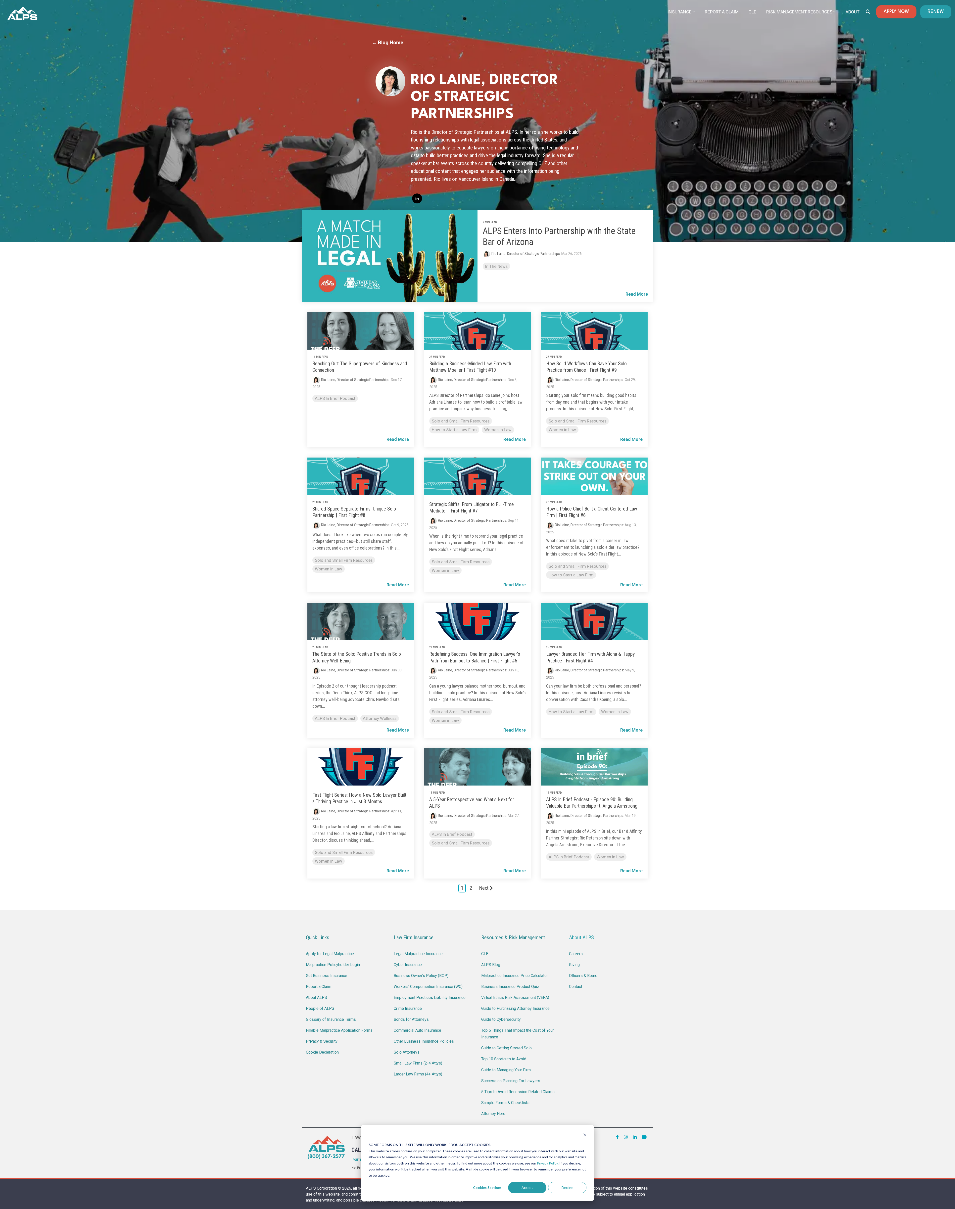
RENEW (936, 11)
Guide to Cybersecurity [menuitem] (501, 1019)
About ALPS (581, 937)
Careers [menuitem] (576, 953)
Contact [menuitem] (575, 986)
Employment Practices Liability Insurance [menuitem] (430, 997)
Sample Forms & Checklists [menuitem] (505, 1102)
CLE (752, 11)
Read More (636, 294)
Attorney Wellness (379, 718)
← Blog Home (387, 43)
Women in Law (498, 429)
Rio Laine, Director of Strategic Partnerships (355, 380)
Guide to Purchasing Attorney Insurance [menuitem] (515, 1008)
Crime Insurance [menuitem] (408, 1008)
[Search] (868, 11)
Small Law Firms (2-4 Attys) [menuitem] (418, 1063)
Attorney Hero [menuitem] (493, 1113)
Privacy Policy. (548, 1163)
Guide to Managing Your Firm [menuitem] (506, 1070)
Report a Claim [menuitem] (318, 986)
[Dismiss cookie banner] (584, 1135)
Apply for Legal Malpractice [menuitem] (330, 953)
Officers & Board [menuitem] (583, 975)
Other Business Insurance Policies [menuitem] (424, 1041)
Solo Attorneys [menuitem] (407, 1052)
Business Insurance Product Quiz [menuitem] (510, 986)
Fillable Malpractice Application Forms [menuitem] (339, 1030)
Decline (567, 1187)
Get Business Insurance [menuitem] (326, 975)
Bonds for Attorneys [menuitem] (411, 1019)
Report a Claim (722, 11)
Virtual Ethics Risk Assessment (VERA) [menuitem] (515, 997)
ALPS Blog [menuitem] (490, 964)
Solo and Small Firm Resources (460, 420)
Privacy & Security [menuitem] (321, 1041)
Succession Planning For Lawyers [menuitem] (510, 1080)
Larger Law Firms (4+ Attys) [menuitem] (418, 1074)
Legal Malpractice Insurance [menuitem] (418, 953)
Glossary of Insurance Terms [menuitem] (331, 1019)
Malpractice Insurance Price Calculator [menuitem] (514, 975)
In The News (496, 266)
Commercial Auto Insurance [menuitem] (417, 1030)
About (853, 11)
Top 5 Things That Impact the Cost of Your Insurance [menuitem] (518, 1033)
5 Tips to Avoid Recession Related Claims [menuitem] (518, 1091)
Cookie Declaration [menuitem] (322, 1052)
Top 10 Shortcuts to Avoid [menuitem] (503, 1059)
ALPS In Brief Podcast (335, 398)
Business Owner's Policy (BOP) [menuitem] (421, 975)
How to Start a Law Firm (454, 429)
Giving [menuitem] (574, 964)
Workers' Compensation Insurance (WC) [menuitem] (428, 986)
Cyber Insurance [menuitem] (408, 964)
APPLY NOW (896, 11)
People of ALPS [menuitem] (320, 1008)
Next (483, 888)
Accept (527, 1187)
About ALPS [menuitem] (316, 997)
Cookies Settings (487, 1187)
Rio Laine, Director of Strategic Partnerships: (526, 254)
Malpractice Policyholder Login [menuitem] (333, 964)
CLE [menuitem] (484, 953)
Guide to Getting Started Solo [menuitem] (506, 1048)
